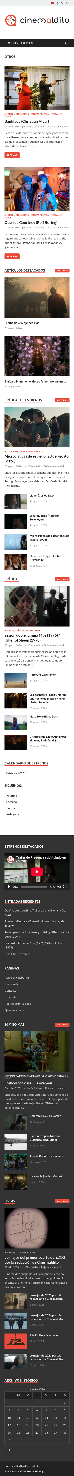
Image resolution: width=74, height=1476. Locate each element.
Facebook (12, 801)
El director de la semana (42, 1076)
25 (18, 1432)
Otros (7, 116)
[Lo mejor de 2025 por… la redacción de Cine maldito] (15, 1295)
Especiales (11, 997)
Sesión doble (33, 630)
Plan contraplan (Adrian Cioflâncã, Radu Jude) (45, 1137)
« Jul (7, 1450)
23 (64, 1425)
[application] (37, 871)
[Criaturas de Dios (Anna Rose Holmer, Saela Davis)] (15, 737)
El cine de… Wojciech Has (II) (23, 323)
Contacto (10, 990)
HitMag (39, 1471)
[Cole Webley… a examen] (15, 1116)
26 (27, 1432)
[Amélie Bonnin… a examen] (15, 1156)
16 (64, 1417)
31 (9, 1440)
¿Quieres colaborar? (17, 977)
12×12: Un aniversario (44, 1335)
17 (9, 1425)
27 (37, 1432)
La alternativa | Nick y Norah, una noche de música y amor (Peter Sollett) (48, 698)
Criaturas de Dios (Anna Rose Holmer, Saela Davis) (48, 738)
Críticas (35, 114)
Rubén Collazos (35, 1088)
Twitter (10, 808)
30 (64, 1432)
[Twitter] (62, 3)
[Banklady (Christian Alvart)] (37, 88)
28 (46, 1432)
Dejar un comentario (57, 126)
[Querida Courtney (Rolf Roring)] (37, 189)
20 (37, 1425)
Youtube (11, 795)
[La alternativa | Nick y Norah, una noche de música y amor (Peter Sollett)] (15, 695)
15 (55, 1417)
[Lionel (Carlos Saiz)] (15, 495)
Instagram (12, 814)
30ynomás (9, 1076)
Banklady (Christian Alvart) (27, 121)
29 (55, 1432)
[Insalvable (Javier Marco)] (15, 1176)
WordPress (26, 1471)
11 (18, 1417)
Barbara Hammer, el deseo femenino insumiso (35, 381)
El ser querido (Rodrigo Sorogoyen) (44, 517)
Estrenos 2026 (15, 773)
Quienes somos (14, 1010)
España (45, 114)
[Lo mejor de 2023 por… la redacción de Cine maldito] (15, 1355)
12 (27, 1417)
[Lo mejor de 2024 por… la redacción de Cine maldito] (15, 1315)
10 (9, 1417)
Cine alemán (22, 114)
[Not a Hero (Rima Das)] (15, 716)
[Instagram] (67, 3)
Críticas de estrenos (31, 451)
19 (27, 1425)
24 (9, 1432)
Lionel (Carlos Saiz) (42, 495)
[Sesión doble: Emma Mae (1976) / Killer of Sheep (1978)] (37, 607)
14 (46, 1417)
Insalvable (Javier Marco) (46, 1176)
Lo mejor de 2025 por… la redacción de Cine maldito (46, 1297)
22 (55, 1425)
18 (18, 1425)
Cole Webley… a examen (45, 1115)
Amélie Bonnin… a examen (46, 1156)
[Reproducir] (9, 886)
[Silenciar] (59, 886)
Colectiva (21, 1252)
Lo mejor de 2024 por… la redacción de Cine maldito (46, 1317)
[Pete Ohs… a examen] (15, 675)
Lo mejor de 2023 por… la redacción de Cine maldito (46, 1357)
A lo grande (11, 451)
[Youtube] (52, 3)
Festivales (56, 114)
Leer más (10, 154)
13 (37, 1417)
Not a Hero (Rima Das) (44, 716)
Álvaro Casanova (35, 126)
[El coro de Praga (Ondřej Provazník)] (15, 556)
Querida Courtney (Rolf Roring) (30, 222)
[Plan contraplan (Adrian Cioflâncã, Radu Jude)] (15, 1136)
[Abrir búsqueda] (65, 43)
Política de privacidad (18, 1003)
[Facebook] (57, 3)
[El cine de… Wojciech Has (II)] (37, 297)
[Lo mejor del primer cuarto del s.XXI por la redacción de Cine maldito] (37, 1210)
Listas (32, 1252)
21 (46, 1425)
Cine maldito (34, 466)
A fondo (9, 114)
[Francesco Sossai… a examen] (37, 1033)
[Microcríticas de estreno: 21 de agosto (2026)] (15, 536)
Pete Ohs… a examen (43, 674)
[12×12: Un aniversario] (15, 1335)
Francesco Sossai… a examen (28, 1083)
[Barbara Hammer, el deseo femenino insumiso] (37, 355)
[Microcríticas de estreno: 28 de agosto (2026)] (37, 428)
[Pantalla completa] (65, 886)
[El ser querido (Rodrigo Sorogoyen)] (15, 516)
